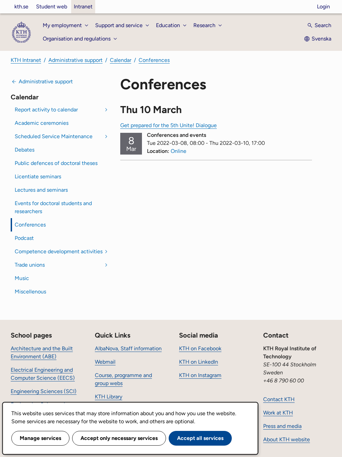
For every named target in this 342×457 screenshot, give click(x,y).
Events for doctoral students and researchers (53, 207)
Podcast (24, 238)
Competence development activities (59, 251)
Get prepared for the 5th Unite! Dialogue (168, 125)
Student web (51, 6)
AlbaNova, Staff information (128, 348)
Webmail (105, 362)
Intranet (83, 6)
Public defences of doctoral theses (56, 163)
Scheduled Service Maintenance (54, 136)
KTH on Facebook (200, 348)
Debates (24, 150)
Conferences (154, 60)
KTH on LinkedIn (198, 362)
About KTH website (286, 439)
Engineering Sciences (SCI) (43, 391)
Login (323, 6)
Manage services (40, 438)
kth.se (21, 6)
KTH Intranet (26, 60)
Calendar (120, 60)
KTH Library (108, 396)
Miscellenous (30, 291)
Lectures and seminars (41, 190)
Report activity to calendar (46, 109)
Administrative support (75, 60)
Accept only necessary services (119, 438)
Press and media (282, 426)
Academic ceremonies (41, 123)
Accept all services (200, 438)
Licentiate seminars (38, 176)
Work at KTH (278, 412)
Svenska (321, 38)
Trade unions (30, 265)
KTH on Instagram (200, 375)
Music (22, 278)
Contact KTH (279, 399)
